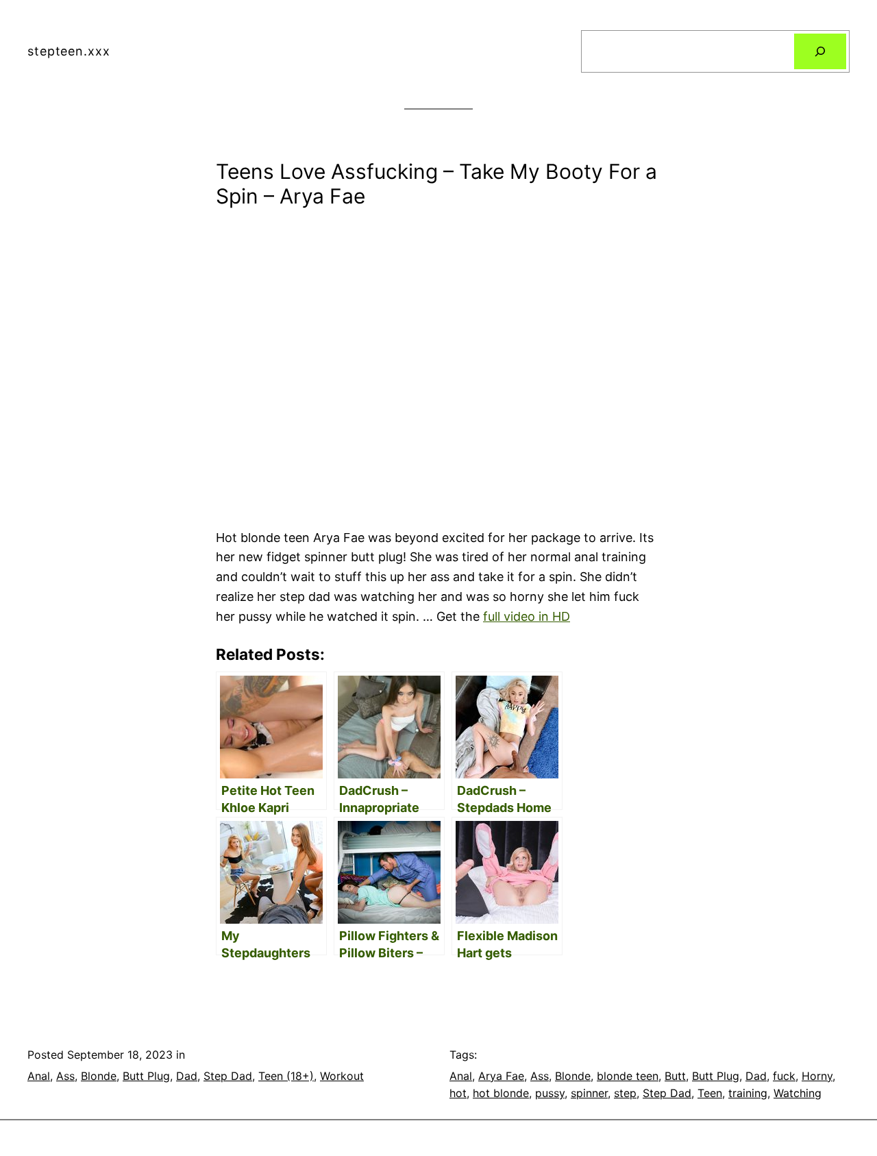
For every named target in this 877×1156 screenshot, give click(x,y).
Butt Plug (146, 1076)
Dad (186, 1076)
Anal (38, 1076)
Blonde (98, 1076)
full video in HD (526, 616)
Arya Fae (501, 1076)
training (747, 1093)
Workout (342, 1076)
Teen (709, 1093)
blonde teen (627, 1076)
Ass (65, 1076)
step (625, 1093)
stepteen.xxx (68, 51)
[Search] (820, 51)
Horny (817, 1076)
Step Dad (227, 1076)
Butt (675, 1076)
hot (458, 1093)
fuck (784, 1076)
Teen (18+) (286, 1076)
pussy (550, 1093)
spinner (589, 1093)
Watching (798, 1093)
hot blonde (501, 1093)
